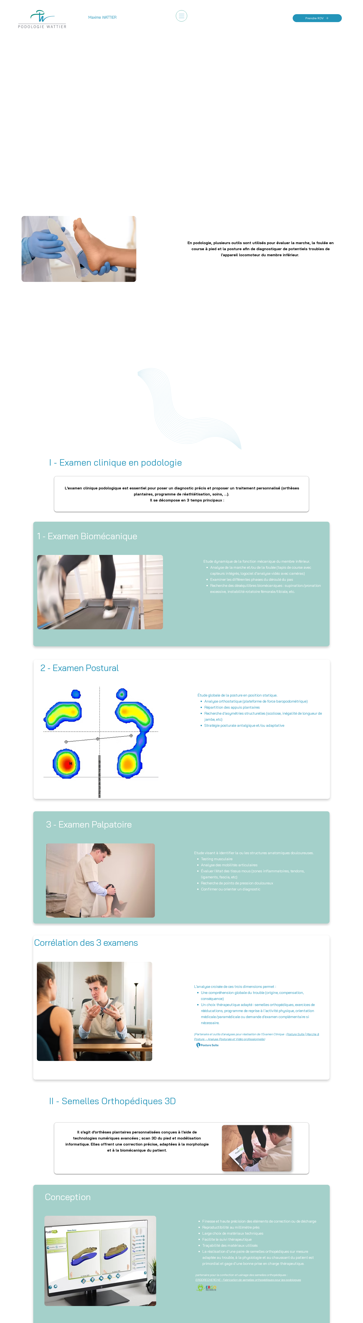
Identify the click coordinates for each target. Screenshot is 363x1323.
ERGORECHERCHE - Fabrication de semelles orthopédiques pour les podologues (248, 1280)
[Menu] (181, 16)
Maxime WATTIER (102, 17)
